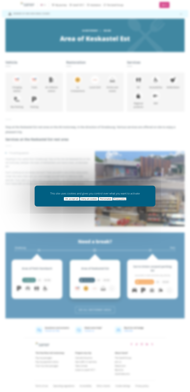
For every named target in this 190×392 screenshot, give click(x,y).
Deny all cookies (89, 198)
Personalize (105, 198)
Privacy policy (120, 199)
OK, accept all (71, 198)
